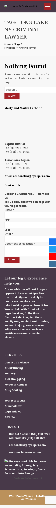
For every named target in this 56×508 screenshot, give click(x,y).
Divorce (9, 317)
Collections (32, 313)
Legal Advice (12, 411)
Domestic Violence (16, 362)
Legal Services (13, 313)
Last (7, 230)
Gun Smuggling (14, 379)
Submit (12, 259)
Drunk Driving (13, 368)
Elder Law (22, 317)
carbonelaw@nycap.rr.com (31, 176)
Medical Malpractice (34, 321)
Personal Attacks (15, 384)
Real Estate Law (14, 400)
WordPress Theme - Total (26, 496)
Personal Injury (14, 325)
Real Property (35, 325)
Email (8, 234)
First (7, 220)
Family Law (11, 321)
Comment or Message (19, 244)
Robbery (10, 373)
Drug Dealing (13, 390)
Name (9, 210)
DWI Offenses (21, 329)
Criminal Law (36, 309)
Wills (7, 329)
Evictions (36, 317)
